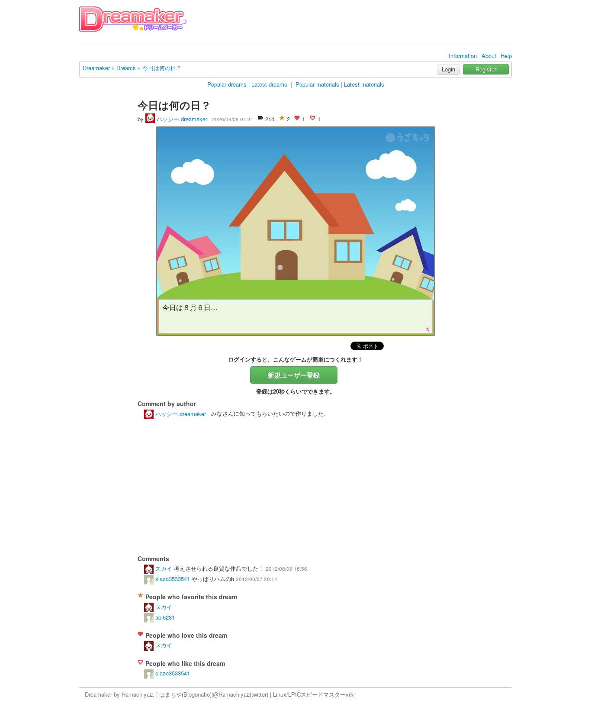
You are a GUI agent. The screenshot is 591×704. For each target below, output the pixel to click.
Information (463, 56)
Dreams (126, 68)
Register (485, 69)
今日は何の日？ (162, 68)
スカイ (163, 568)
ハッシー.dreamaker (181, 119)
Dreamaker (96, 68)
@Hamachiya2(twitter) (240, 694)
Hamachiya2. (138, 694)
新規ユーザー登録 (294, 375)
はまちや (170, 694)
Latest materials (364, 84)
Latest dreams (269, 84)
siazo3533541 (172, 579)
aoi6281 (164, 617)
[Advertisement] (354, 25)
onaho (202, 694)
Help (506, 56)
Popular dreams (227, 84)
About (489, 56)
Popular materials (317, 84)
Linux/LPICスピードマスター (309, 694)
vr (348, 694)
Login (448, 69)
